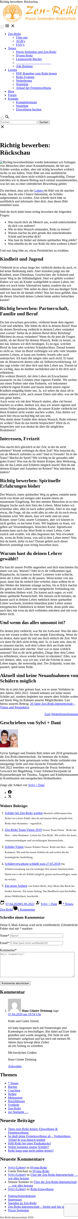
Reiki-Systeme (25, 77)
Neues (12, 48)
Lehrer (39, 190)
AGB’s (20, 41)
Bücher (12, 1087)
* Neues (68, 904)
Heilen (12, 1094)
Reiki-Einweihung (42, 1189)
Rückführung (16, 1101)
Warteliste (22, 84)
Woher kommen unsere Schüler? (28, 1147)
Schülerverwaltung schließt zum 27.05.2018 (32, 863)
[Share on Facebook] (10, 792)
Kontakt (13, 98)
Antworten (15, 1066)
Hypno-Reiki (24, 55)
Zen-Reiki (14, 34)
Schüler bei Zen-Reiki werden (24, 813)
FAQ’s (20, 44)
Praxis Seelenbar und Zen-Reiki (36, 52)
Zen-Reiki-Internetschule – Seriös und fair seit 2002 (40, 1206)
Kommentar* (8, 950)
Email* (4, 943)
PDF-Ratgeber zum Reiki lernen (36, 73)
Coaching (14, 1090)
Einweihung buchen (28, 109)
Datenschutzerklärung (22, 1196)
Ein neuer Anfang (16, 885)
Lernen (12, 70)
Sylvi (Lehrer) (17, 1167)
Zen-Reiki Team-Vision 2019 (23, 830)
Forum (12, 95)
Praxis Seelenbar (18, 1210)
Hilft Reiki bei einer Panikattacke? (29, 1143)
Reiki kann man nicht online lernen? (31, 1150)
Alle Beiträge (24, 66)
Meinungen (15, 1097)
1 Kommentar (26, 909)
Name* (4, 935)
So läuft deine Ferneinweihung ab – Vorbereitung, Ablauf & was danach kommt (39, 1137)
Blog (11, 91)
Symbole (13, 1104)
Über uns (22, 37)
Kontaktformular (26, 102)
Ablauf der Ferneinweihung (33, 88)
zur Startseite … (18, 1112)
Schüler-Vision (14, 847)
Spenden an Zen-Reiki (22, 1203)
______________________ (33, 62)
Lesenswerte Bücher (29, 59)
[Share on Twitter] (10, 797)
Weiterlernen (24, 80)
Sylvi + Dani (36, 785)
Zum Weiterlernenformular (61, 714)
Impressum (15, 1199)
